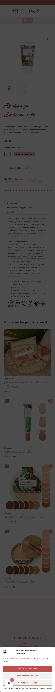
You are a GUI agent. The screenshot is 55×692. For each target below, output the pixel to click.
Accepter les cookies (27, 668)
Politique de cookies (10, 688)
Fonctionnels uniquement (27, 676)
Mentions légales (46, 688)
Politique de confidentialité (28, 688)
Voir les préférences (27, 683)
